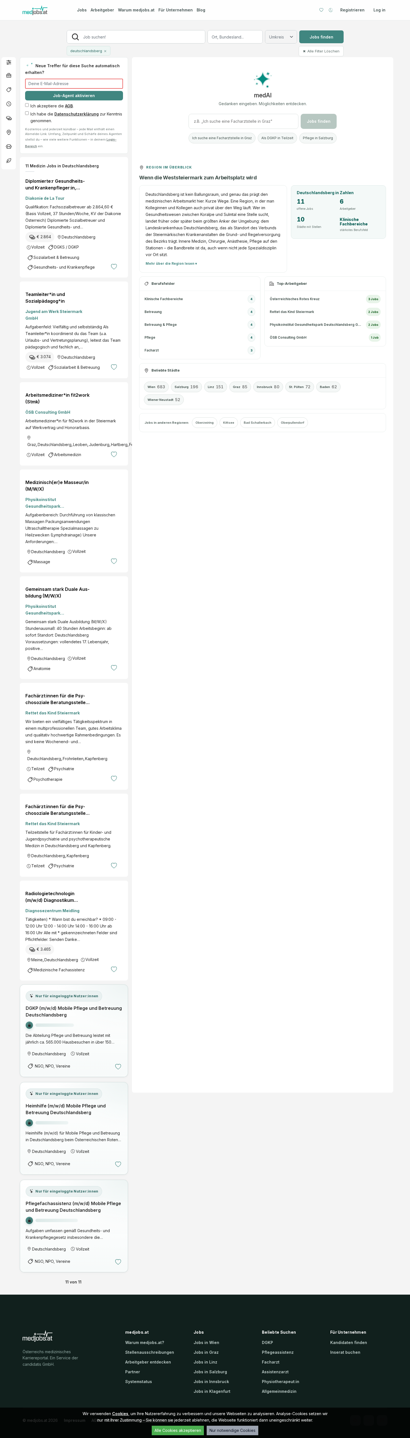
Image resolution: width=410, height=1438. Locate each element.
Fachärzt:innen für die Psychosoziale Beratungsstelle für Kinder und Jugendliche (55, 810)
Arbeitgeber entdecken (148, 1362)
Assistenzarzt (275, 1371)
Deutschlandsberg (78, 237)
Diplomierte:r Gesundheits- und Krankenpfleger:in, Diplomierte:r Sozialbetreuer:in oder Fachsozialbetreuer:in (55, 184)
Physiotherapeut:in (280, 1381)
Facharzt (270, 1362)
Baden (328, 386)
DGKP (267, 1342)
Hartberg (119, 444)
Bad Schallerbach (257, 423)
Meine (37, 959)
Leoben (80, 444)
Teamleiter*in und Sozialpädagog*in (45, 298)
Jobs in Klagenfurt (212, 1391)
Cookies (120, 1413)
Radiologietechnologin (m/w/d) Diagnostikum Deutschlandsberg (49, 897)
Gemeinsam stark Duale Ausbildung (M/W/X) (57, 592)
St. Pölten (299, 386)
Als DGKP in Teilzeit (277, 138)
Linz (215, 386)
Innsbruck (268, 386)
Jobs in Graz (206, 1352)
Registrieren (352, 10)
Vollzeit (38, 247)
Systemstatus (138, 1381)
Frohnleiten (73, 758)
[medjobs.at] (45, 10)
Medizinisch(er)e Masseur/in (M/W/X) (57, 486)
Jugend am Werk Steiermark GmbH (53, 315)
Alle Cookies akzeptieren (178, 1430)
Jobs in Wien (206, 1342)
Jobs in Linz (205, 1362)
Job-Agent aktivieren (74, 95)
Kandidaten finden (348, 1342)
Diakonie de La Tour (44, 198)
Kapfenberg (96, 758)
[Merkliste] (321, 10)
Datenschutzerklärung (76, 114)
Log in (379, 10)
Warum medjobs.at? (144, 1342)
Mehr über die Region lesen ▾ (171, 263)
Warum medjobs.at (136, 10)
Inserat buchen (345, 1352)
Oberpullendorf (292, 423)
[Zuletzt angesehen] (331, 10)
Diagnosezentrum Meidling (52, 910)
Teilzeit (38, 768)
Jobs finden (321, 37)
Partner (132, 1371)
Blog (201, 10)
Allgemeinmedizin (279, 1391)
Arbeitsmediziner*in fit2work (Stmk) (57, 398)
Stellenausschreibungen (149, 1352)
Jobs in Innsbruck (211, 1381)
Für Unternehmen (175, 10)
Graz (31, 444)
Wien (156, 386)
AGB (69, 105)
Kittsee (228, 423)
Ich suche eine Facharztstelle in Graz (222, 138)
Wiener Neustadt (164, 399)
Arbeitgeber (102, 10)
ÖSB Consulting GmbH (47, 412)
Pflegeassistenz (278, 1352)
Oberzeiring (205, 423)
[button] (8, 62)
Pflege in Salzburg (318, 138)
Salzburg (186, 386)
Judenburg (99, 444)
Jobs (82, 10)
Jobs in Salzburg (210, 1371)
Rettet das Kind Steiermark (52, 712)
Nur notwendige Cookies (232, 1430)
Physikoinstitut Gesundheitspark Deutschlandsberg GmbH (50, 503)
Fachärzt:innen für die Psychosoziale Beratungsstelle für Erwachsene (55, 699)
